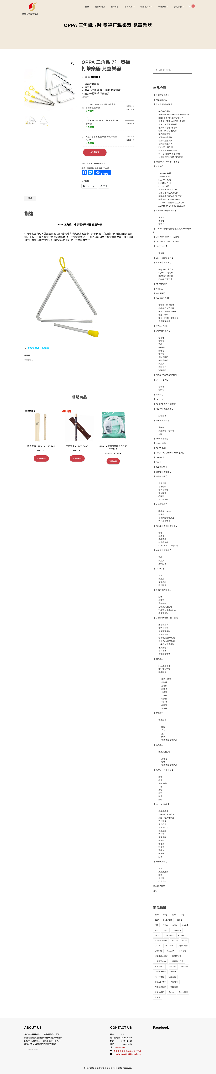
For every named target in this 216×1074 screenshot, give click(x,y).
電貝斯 (161, 253)
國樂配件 (162, 672)
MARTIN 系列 (164, 183)
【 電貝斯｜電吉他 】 (162, 262)
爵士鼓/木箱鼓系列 (166, 641)
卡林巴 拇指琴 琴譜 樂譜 (169, 154)
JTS (156, 930)
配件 (160, 800)
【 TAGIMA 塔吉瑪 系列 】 (165, 210)
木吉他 (161, 221)
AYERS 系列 (164, 176)
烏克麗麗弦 (163, 500)
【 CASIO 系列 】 (161, 380)
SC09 (184, 941)
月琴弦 (164, 686)
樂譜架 (161, 840)
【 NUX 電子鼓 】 (161, 439)
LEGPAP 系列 (164, 180)
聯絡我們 (162, 7)
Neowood (170, 935)
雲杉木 (171, 992)
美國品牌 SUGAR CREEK (170, 196)
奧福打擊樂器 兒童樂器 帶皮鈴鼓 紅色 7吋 (101, 138)
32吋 (157, 915)
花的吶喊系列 (164, 134)
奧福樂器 (98, 168)
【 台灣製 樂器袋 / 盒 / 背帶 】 (167, 618)
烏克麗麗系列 (164, 631)
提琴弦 (161, 496)
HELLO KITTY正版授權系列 (170, 118)
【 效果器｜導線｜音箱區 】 (165, 526)
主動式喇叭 (163, 357)
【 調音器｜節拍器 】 (162, 472)
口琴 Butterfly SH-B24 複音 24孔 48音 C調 (102, 122)
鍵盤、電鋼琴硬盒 (166, 818)
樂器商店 (128, 7)
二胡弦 (164, 695)
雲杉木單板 (183, 992)
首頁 (87, 7)
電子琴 (161, 387)
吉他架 (161, 834)
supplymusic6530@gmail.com (127, 1054)
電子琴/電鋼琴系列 (166, 638)
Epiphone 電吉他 (166, 269)
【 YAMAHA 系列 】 (162, 331)
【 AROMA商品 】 (161, 284)
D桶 (156, 925)
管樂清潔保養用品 (169, 740)
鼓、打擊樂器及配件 (167, 311)
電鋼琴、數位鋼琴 (166, 305)
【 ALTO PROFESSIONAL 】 (166, 375)
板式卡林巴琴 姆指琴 (167, 131)
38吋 (174, 915)
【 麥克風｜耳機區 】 (162, 550)
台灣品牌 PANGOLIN (167, 189)
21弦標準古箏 (164, 666)
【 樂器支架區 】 (160, 862)
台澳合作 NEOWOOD (168, 193)
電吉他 (161, 224)
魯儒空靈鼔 (163, 613)
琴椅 (160, 868)
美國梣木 (174, 982)
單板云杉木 (159, 966)
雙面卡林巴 (159, 992)
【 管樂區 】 (158, 713)
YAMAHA (170, 951)
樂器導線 (162, 539)
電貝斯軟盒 (163, 828)
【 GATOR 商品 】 (161, 804)
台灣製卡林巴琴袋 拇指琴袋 (170, 157)
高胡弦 (164, 689)
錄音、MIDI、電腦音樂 (168, 318)
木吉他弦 (162, 483)
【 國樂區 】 (158, 659)
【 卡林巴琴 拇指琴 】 (163, 104)
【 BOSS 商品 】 (161, 443)
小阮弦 (164, 682)
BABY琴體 (167, 920)
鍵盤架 (161, 847)
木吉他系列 (163, 625)
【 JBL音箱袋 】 (160, 467)
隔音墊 (161, 853)
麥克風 (161, 364)
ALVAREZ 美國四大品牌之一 (171, 203)
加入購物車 (94, 152)
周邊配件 (162, 564)
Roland (175, 941)
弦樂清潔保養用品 (169, 765)
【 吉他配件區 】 (160, 504)
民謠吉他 (162, 367)
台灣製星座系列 (165, 141)
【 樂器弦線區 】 (160, 476)
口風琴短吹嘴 (160, 961)
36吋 (165, 915)
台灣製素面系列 (165, 144)
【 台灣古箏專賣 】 (161, 95)
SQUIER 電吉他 (165, 276)
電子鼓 (161, 427)
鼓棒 (160, 597)
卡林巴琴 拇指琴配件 (167, 150)
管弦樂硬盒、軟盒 (166, 814)
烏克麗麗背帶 (164, 654)
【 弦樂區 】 (158, 745)
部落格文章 (145, 7)
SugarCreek (183, 946)
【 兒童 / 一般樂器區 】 (96, 164)
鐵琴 (160, 777)
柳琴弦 (164, 705)
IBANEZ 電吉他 (165, 279)
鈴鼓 (160, 793)
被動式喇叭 (163, 360)
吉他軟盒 (162, 824)
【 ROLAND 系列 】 (162, 298)
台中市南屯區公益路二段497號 (127, 1051)
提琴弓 (164, 759)
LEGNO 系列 (164, 186)
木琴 (160, 780)
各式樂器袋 (163, 648)
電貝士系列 (163, 635)
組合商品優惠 (159, 886)
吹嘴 (163, 727)
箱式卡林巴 (159, 977)
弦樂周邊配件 (164, 752)
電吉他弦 (162, 487)
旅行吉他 (184, 966)
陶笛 (160, 796)
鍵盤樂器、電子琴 (166, 308)
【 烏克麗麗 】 (159, 293)
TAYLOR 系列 (164, 173)
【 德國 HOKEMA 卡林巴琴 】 (166, 162)
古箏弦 (164, 692)
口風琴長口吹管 (176, 961)
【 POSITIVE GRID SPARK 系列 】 (169, 453)
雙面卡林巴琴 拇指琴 (167, 124)
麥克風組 (162, 582)
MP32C (158, 935)
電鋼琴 (161, 341)
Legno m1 (177, 930)
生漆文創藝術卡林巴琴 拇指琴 (171, 121)
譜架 (160, 875)
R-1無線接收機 (161, 941)
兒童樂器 (90, 168)
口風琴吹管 (176, 956)
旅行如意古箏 (164, 669)
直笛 (160, 790)
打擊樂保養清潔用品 (167, 610)
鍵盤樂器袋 (163, 811)
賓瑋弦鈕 (174, 987)
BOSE (179, 920)
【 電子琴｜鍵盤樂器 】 (163, 409)
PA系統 (161, 347)
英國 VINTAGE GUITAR (169, 199)
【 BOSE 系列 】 (161, 448)
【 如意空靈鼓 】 (160, 100)
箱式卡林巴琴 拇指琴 (167, 128)
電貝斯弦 (162, 493)
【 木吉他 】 (158, 166)
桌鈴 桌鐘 (162, 783)
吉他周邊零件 (164, 521)
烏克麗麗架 (163, 872)
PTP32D (181, 935)
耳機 (160, 344)
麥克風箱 (162, 831)
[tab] (30, 198)
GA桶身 (185, 925)
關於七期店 (100, 7)
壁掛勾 (161, 850)
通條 (163, 737)
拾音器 (161, 514)
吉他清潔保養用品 (166, 518)
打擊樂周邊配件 (165, 607)
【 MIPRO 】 (159, 569)
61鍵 (157, 920)
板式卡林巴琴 (160, 972)
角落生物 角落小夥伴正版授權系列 (173, 115)
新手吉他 (172, 966)
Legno (165, 930)
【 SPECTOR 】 (160, 246)
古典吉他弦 (163, 490)
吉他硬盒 (162, 821)
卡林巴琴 (182, 951)
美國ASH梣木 (160, 982)
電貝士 (161, 217)
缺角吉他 (172, 977)
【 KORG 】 (158, 395)
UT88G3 (158, 951)
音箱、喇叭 (163, 315)
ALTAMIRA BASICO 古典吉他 (171, 206)
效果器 (161, 536)
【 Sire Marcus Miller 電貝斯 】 (167, 237)
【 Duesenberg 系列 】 (163, 258)
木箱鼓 (161, 600)
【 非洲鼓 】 (158, 289)
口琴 (160, 787)
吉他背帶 (162, 651)
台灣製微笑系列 (165, 137)
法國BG (173, 972)
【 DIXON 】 (159, 457)
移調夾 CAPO (164, 511)
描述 (30, 198)
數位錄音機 (163, 542)
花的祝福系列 (164, 111)
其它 (155, 891)
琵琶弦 (164, 708)
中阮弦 (164, 699)
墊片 (163, 734)
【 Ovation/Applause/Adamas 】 (168, 241)
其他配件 (162, 585)
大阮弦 (164, 702)
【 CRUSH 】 (159, 399)
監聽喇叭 (162, 370)
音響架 (161, 844)
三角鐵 (106, 168)
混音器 (161, 351)
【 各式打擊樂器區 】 (162, 590)
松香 (163, 762)
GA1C (175, 925)
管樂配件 (162, 720)
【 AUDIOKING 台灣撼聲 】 (165, 404)
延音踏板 (162, 416)
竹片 (163, 730)
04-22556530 (120, 1047)
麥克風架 (162, 837)
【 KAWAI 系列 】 (161, 326)
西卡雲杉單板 (160, 987)
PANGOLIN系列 (165, 147)
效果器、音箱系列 (166, 644)
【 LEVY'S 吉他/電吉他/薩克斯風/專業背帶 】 (172, 230)
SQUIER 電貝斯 (165, 273)
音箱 (160, 434)
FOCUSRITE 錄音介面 (168, 546)
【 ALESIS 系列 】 (161, 420)
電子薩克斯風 (164, 321)
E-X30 (165, 925)
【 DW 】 (157, 462)
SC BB (158, 946)
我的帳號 (178, 7)
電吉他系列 (163, 628)
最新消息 (115, 7)
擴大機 (161, 354)
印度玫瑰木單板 (161, 956)
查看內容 (113, 461)
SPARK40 (169, 946)
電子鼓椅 (162, 603)
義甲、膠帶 (166, 679)
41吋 (182, 915)
